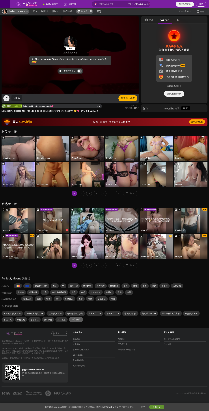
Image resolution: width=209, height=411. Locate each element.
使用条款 (76, 344)
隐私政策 (76, 339)
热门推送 (67, 11)
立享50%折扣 (197, 122)
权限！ (178, 86)
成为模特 (121, 339)
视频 (44, 11)
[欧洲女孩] (27, 285)
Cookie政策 (78, 355)
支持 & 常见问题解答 (172, 339)
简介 (35, 11)
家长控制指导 (78, 360)
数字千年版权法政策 (81, 350)
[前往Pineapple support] (48, 393)
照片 (55, 11)
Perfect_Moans (11, 278)
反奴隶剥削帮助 (79, 366)
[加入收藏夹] (6, 98)
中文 (57, 333)
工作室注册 (122, 344)
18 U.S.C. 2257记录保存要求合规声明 (191, 393)
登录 (201, 4)
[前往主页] (25, 4)
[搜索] (129, 4)
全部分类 (76, 319)
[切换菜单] (5, 4)
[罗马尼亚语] (18, 285)
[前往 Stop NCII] (63, 393)
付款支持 (167, 344)
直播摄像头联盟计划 (126, 350)
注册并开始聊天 (174, 93)
